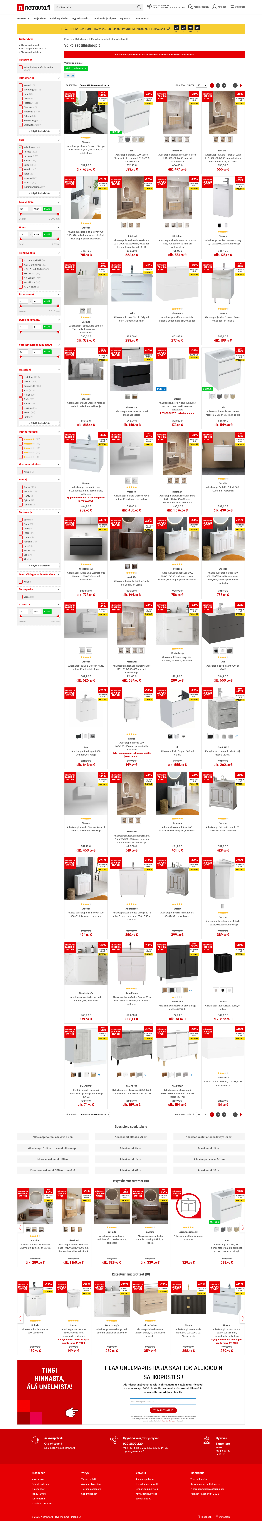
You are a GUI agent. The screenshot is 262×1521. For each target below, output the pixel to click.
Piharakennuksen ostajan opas (207, 1488)
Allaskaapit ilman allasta (33, 48)
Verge (29, 596)
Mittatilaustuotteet (146, 1493)
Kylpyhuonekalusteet (102, 39)
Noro (29, 85)
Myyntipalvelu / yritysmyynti (141, 1438)
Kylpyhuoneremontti (147, 1483)
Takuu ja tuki (39, 1493)
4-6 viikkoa (31, 282)
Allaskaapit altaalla (30, 45)
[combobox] (98, 7)
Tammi (30, 491)
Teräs (29, 173)
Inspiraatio (197, 1473)
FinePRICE (31, 111)
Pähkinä (29, 504)
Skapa (29, 550)
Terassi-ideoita (198, 1479)
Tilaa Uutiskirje (163, 1410)
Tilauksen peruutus (42, 1503)
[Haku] (139, 7)
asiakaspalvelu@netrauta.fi (59, 1447)
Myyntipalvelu (80, 18)
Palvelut (141, 1473)
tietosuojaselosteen (167, 1421)
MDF (29, 390)
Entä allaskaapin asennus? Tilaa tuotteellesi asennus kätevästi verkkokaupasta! (154, 54)
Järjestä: (71, 85)
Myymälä (221, 1438)
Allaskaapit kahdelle (30, 52)
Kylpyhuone (81, 39)
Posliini (30, 381)
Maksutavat (38, 1479)
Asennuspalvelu (145, 1479)
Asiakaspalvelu (59, 18)
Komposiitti (32, 385)
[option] (121, 139)
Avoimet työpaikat (91, 1483)
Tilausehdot (38, 1488)
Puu (28, 416)
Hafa (28, 94)
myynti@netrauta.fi (133, 1451)
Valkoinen (31, 147)
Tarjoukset (40, 18)
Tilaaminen (38, 1473)
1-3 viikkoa (31, 273)
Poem (29, 524)
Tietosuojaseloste (91, 1488)
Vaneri (29, 412)
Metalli (29, 394)
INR (28, 98)
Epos (28, 519)
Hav (28, 546)
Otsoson (30, 107)
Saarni (30, 487)
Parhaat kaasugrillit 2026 (204, 1493)
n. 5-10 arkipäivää (36, 269)
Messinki (30, 178)
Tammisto (223, 1443)
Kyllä (28, 471)
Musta (29, 160)
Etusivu (68, 39)
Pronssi (29, 182)
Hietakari (30, 102)
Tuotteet (22, 18)
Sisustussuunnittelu (147, 1488)
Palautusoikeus (40, 1483)
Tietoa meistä (88, 1479)
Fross (28, 532)
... (230, 85)
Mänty (28, 495)
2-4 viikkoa (32, 277)
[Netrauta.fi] (33, 7)
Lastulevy (31, 377)
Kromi (29, 169)
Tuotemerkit (142, 18)
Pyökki (28, 500)
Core (28, 528)
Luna (28, 537)
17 (235, 85)
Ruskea (30, 151)
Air (27, 559)
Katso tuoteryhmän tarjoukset (39, 69)
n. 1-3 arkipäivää (34, 260)
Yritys (85, 1473)
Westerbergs (32, 120)
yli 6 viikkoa (31, 286)
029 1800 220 (133, 1443)
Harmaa (30, 156)
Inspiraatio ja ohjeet (104, 18)
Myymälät (125, 18)
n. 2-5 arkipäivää (34, 264)
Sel (27, 554)
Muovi (29, 403)
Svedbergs (32, 89)
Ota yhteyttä (53, 1443)
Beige (29, 164)
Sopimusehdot (89, 1493)
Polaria (29, 116)
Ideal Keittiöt (143, 1498)
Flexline (30, 541)
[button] (39, 131)
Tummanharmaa (34, 186)
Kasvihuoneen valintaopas (205, 1483)
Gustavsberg (32, 124)
